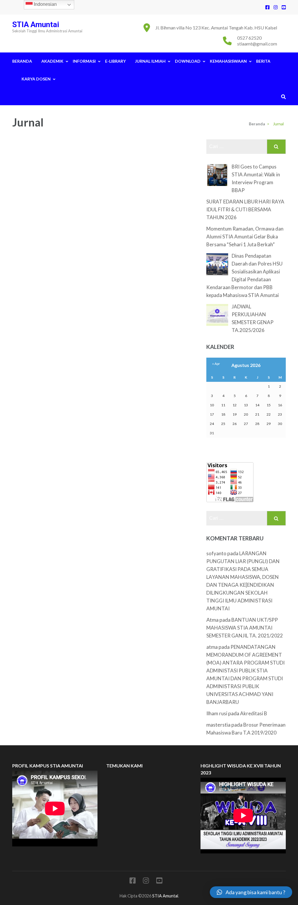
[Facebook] (267, 7)
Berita (263, 61)
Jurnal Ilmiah (150, 61)
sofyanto (216, 553)
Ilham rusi (216, 713)
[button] (251, 892)
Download (188, 61)
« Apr (216, 363)
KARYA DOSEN (36, 78)
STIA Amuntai (35, 24)
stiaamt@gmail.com (257, 43)
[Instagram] (276, 7)
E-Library (115, 61)
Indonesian (45, 4)
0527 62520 (249, 38)
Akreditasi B (253, 713)
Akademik (52, 61)
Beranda (22, 61)
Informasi (84, 61)
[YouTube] (284, 7)
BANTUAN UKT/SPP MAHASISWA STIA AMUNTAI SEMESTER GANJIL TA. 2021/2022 (244, 628)
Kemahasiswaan (228, 61)
